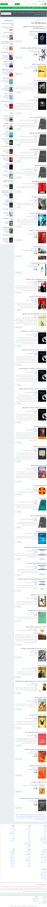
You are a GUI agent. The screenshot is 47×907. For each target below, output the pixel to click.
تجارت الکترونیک (11, 833)
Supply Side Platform (33, 740)
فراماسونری (31, 555)
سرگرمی (29, 857)
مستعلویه (35, 525)
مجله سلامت (12, 863)
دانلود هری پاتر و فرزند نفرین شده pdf (27, 721)
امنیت (13, 830)
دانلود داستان (21, 673)
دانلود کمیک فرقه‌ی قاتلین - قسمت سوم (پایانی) (36, 279)
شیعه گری (27, 536)
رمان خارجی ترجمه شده (21, 360)
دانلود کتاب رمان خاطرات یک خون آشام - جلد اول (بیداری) (34, 407)
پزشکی (29, 830)
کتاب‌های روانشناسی (5, 48)
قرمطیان (29, 525)
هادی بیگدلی (6, 132)
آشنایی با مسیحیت (30, 604)
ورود (12, 1)
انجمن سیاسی (24, 506)
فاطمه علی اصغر (33, 248)
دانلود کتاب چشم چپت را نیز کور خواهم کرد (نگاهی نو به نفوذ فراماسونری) (30, 681)
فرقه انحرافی (18, 507)
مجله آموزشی (12, 860)
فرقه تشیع (33, 537)
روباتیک (45, 860)
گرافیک (13, 839)
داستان (45, 827)
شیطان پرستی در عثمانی (33, 587)
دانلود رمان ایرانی (25, 106)
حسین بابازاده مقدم (33, 66)
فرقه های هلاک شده (30, 87)
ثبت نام (9, 1)
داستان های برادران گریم (33, 707)
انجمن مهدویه (35, 509)
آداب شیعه (20, 123)
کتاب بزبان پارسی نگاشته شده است (39, 28)
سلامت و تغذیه (27, 858)
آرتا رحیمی (34, 119)
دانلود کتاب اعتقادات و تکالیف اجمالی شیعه (37, 610)
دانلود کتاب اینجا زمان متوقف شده (39, 197)
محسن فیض (34, 232)
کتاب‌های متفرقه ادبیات (5, 204)
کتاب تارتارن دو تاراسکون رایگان (23, 477)
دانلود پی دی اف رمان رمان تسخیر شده (26, 107)
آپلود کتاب (4, 4)
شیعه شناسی (31, 536)
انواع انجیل (35, 604)
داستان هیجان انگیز (30, 674)
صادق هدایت (6, 95)
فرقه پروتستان (18, 602)
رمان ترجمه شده (31, 340)
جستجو (17, 4)
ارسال (25, 891)
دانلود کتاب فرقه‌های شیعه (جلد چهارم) (38, 133)
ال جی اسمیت (34, 333)
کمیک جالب (22, 219)
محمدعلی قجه (5, 229)
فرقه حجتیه (24, 504)
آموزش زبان (44, 842)
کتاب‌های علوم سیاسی (21, 501)
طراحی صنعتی (44, 851)
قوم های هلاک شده (23, 87)
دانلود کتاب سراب (42, 498)
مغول (28, 250)
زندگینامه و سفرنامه (43, 838)
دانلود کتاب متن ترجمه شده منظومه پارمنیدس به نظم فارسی (33, 648)
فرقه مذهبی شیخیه (26, 139)
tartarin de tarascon (27, 476)
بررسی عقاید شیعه (22, 618)
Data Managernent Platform (25, 740)
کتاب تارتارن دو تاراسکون (33, 477)
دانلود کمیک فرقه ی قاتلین (26, 221)
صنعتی (33, 801)
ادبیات (41, 7)
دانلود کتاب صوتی (19, 327)
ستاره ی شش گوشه (33, 556)
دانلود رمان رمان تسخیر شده (25, 109)
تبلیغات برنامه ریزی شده (22, 738)
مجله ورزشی (12, 858)
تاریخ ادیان (24, 785)
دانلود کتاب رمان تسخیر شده (40, 97)
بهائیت (26, 507)
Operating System (22, 636)
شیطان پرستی (26, 67)
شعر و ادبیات (44, 870)
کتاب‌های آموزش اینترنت (30, 735)
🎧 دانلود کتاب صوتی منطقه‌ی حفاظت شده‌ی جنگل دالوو (34, 314)
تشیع (28, 785)
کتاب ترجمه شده (32, 673)
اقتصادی (29, 827)
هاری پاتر (34, 725)
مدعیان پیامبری (19, 172)
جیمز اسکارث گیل (5, 125)
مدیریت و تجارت (43, 876)
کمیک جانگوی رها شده (24, 186)
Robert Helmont (17, 459)
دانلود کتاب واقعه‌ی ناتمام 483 (39, 246)
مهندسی (28, 7)
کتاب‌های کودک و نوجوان (5, 58)
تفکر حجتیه (29, 506)
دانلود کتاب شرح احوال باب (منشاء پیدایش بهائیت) (35, 749)
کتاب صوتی (15, 7)
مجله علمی (12, 861)
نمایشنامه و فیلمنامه (43, 839)
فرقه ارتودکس (23, 602)
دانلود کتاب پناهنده (42, 665)
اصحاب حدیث (19, 173)
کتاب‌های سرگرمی (6, 241)
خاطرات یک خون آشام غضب (32, 379)
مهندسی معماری (43, 854)
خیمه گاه (26, 123)
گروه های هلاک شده (22, 88)
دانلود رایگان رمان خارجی (30, 360)
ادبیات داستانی (24, 671)
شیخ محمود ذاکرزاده (31, 507)
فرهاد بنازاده (34, 549)
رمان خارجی (18, 418)
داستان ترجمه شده (26, 381)
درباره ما (45, 900)
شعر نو (45, 832)
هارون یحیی (34, 82)
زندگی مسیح (19, 604)
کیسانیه (32, 525)
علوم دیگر (28, 847)
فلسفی (29, 839)
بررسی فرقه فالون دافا (22, 492)
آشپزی (29, 852)
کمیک (45, 835)
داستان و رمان (44, 872)
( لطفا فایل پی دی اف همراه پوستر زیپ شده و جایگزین (32, 26)
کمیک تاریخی (21, 287)
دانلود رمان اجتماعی (21, 454)
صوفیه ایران (19, 125)
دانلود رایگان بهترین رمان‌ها (30, 100)
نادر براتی (6, 117)
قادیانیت (30, 126)
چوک (33, 671)
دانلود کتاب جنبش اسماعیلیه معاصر (38, 263)
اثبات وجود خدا (29, 173)
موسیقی (29, 861)
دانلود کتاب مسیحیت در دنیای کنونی (38, 594)
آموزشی (45, 879)
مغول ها (23, 525)
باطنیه (22, 523)
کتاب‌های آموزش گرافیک (5, 80)
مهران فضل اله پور (33, 800)
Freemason (28, 556)
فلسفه (31, 655)
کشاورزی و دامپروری (27, 844)
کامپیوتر (33, 7)
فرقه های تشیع (31, 123)
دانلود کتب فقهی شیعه (30, 617)
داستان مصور (26, 219)
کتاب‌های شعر (6, 105)
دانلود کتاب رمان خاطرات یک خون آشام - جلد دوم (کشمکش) (33, 331)
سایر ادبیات (44, 844)
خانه (45, 7)
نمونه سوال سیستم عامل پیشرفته (30, 642)
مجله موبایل (12, 852)
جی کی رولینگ (33, 717)
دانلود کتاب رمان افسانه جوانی (40, 426)
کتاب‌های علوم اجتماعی (5, 89)
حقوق (29, 841)
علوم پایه (28, 845)
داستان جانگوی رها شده (23, 187)
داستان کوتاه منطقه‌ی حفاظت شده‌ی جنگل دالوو (25, 323)
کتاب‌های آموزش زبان (5, 73)
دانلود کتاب (19, 92)
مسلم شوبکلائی (33, 683)
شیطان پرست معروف (18, 555)
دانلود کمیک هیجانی (31, 222)
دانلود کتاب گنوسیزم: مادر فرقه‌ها (39, 64)
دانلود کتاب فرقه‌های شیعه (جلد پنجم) (38, 149)
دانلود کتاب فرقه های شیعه (23, 126)
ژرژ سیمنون (6, 140)
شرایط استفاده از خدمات (42, 902)
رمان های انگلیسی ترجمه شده (23, 376)
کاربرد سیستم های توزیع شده (30, 636)
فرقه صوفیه (23, 125)
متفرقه (29, 866)
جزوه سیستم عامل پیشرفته (29, 634)
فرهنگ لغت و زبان (43, 841)
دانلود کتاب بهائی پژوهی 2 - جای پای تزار (37, 765)
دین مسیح (32, 602)
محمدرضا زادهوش (5, 174)
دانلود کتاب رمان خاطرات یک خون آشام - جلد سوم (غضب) (34, 350)
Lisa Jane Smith (25, 340)
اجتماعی (29, 836)
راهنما (6, 1)
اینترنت (13, 827)
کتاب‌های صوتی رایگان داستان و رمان (28, 317)
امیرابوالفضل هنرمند (5, 238)
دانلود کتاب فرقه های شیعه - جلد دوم (38, 515)
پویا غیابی (34, 198)
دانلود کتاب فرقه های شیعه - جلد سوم (38, 117)
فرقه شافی (27, 175)
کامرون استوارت (33, 215)
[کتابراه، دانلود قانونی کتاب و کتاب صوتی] (35, 38)
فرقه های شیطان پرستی (30, 553)
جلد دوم (23, 337)
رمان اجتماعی (31, 454)
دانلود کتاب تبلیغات (30, 738)
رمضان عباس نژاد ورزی (32, 628)
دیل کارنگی (6, 87)
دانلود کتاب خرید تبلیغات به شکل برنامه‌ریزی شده (35, 732)
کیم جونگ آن (5, 212)
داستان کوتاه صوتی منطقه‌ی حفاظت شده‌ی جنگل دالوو (28, 320)
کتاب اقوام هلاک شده (29, 88)
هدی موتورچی (34, 99)
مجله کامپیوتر (12, 851)
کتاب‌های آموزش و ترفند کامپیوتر (29, 630)
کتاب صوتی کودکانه (31, 321)
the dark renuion (28, 378)
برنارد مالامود (34, 667)
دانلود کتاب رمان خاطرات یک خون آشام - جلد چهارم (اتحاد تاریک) (32, 368)
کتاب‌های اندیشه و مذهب (30, 84)
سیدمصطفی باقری (5, 72)
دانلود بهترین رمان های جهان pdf (23, 432)
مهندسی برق (44, 855)
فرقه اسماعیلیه (30, 523)
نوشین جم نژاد (5, 157)
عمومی (24, 7)
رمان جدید (18, 105)
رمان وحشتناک (34, 342)
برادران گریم (34, 699)
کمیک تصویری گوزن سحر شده (20, 705)
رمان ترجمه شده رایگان (23, 342)
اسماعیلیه (20, 522)
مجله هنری (12, 864)
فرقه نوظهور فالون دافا (30, 492)
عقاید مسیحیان (23, 604)
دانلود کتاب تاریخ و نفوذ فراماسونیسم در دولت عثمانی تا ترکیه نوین (32, 579)
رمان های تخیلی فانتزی (30, 103)
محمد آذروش (6, 184)
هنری (29, 864)
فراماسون (18, 553)
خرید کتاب (36, 901)
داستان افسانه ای (29, 724)
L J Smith (21, 339)
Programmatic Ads (28, 743)
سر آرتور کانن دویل (5, 55)
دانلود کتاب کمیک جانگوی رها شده (39, 181)
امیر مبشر (6, 221)
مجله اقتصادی (12, 857)
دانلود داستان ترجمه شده (21, 399)
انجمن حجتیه (28, 504)
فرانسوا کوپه (34, 428)
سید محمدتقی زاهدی (32, 50)
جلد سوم (26, 357)
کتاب (14, 888)
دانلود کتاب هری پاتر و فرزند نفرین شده (38, 715)
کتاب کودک (32, 704)
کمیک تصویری (31, 219)
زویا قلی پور (6, 165)
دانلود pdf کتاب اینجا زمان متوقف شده (23, 204)
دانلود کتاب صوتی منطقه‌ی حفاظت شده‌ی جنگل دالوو (25, 318)
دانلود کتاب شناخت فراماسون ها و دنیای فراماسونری (35, 547)
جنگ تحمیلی (19, 504)
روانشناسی (28, 835)
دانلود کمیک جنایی (23, 224)
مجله (20, 7)
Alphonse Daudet (23, 453)
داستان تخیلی (31, 722)
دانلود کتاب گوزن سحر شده (40, 697)
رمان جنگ (26, 454)
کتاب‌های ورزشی (6, 222)
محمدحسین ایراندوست (32, 33)
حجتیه (32, 504)
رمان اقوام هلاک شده (23, 89)
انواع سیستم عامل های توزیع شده (28, 639)
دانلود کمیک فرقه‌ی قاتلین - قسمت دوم (38, 213)
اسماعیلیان (35, 523)
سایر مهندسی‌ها (43, 861)
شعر (33, 655)
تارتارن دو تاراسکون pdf (20, 476)
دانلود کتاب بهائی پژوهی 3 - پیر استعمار (37, 230)
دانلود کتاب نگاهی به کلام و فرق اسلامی (37, 31)
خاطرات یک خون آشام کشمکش (28, 343)
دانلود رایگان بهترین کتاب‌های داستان (6, 57)
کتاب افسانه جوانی (24, 437)
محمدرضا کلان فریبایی (32, 265)
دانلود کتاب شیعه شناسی (40, 531)
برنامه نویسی (12, 832)
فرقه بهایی (23, 507)
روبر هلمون (31, 457)
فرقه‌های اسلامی (32, 35)
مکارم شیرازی (34, 596)
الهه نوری (34, 315)
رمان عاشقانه (21, 381)
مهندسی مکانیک (43, 857)
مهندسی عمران (43, 852)
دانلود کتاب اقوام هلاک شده (40, 80)
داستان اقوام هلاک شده (31, 89)
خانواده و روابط (28, 854)
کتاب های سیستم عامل (24, 640)
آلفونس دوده (34, 448)
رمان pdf (29, 106)
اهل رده (23, 172)
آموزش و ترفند (12, 829)
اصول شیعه (35, 142)
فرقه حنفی (33, 175)
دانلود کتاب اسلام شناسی (26, 537)
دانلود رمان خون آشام (30, 339)
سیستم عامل (31, 640)
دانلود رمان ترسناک (32, 359)
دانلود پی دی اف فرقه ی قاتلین (28, 290)
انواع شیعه (33, 125)
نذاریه (17, 523)
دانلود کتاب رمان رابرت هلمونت (39, 446)
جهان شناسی (24, 173)
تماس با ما (2, 1)
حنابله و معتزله (34, 173)
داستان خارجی (29, 342)
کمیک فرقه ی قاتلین (20, 285)
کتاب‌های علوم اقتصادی (5, 27)
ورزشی (29, 863)
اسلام (34, 233)
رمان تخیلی (33, 110)
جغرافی (29, 833)
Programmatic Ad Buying (33, 741)
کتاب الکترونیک (35, 898)
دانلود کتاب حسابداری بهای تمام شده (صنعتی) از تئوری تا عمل (33, 798)
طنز (45, 833)
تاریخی (29, 832)
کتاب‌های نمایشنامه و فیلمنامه (29, 718)
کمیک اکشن (28, 224)
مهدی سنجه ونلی (5, 79)
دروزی (20, 523)
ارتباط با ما (44, 898)
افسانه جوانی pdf (30, 437)
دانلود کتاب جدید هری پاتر (21, 724)
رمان (45, 829)
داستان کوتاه (29, 187)
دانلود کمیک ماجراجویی (23, 222)
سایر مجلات (12, 866)
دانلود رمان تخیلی (32, 105)
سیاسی (32, 506)
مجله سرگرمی (12, 855)
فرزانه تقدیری (6, 149)
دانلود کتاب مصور (31, 186)
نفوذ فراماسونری (27, 687)
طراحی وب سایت (11, 838)
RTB (15, 738)
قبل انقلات (19, 506)
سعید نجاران (34, 734)
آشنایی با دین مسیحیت (30, 601)
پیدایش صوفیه (28, 125)
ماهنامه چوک (29, 671)
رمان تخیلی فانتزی (22, 103)
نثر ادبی (45, 836)
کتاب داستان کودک (26, 704)
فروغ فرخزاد (6, 104)
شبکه (13, 836)
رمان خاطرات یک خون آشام (29, 337)
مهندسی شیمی (43, 858)
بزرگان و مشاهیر (27, 851)
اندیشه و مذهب (27, 829)
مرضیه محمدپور (33, 650)
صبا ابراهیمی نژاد (5, 63)
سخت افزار (12, 835)
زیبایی (29, 855)
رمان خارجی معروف (20, 340)
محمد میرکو (6, 35)
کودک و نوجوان (28, 860)
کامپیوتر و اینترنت (11, 841)
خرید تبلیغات (26, 741)
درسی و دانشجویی (27, 842)
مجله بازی (12, 854)
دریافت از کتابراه (18, 41)
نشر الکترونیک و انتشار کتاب (41, 1)
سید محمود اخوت (33, 751)
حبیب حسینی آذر (33, 612)
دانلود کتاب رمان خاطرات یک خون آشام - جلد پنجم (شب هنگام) (32, 389)
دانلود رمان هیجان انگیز (24, 105)
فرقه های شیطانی (34, 588)
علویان (26, 525)
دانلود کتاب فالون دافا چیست (40, 485)
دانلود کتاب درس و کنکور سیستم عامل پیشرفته (36, 627)
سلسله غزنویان (32, 250)
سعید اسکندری (5, 26)
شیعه (24, 123)
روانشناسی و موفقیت (42, 873)
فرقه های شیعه (22, 536)
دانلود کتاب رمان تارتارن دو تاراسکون (38, 465)
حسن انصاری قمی (33, 784)
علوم (37, 7)
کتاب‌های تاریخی (22, 120)
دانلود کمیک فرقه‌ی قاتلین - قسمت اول (38, 296)
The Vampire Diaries (29, 398)
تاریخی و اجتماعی (43, 875)
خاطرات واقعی (32, 456)
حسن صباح (26, 523)
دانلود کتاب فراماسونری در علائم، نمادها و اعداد (36, 563)
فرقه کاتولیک (28, 602)
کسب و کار (23, 743)
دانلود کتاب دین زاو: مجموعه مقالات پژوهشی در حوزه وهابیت (33, 48)
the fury (17, 362)
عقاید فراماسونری (25, 555)
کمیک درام (33, 224)
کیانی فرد (34, 487)
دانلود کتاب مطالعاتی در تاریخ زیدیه (38, 782)
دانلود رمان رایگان (34, 106)
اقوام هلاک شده (22, 816)
